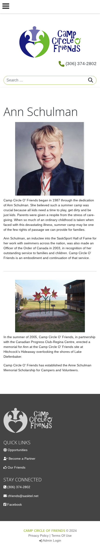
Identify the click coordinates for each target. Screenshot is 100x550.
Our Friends (16, 467)
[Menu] (50, 6)
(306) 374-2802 (81, 63)
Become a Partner (22, 458)
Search (91, 80)
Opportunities (17, 450)
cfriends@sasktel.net (23, 496)
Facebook (14, 504)
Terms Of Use (61, 535)
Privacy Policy (38, 535)
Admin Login (52, 540)
